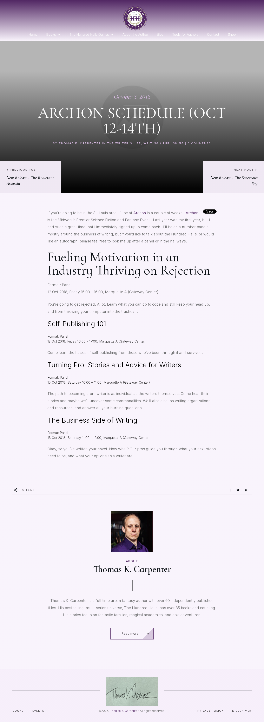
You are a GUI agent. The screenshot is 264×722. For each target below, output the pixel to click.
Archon (139, 213)
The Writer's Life (124, 143)
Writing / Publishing (164, 143)
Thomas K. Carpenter (80, 143)
